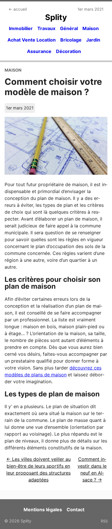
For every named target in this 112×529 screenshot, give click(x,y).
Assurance (39, 51)
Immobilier (21, 28)
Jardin (93, 40)
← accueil (18, 9)
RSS (104, 521)
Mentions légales (43, 509)
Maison (90, 28)
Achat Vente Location (31, 40)
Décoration (68, 51)
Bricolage (71, 40)
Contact (75, 509)
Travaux (46, 28)
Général (69, 28)
